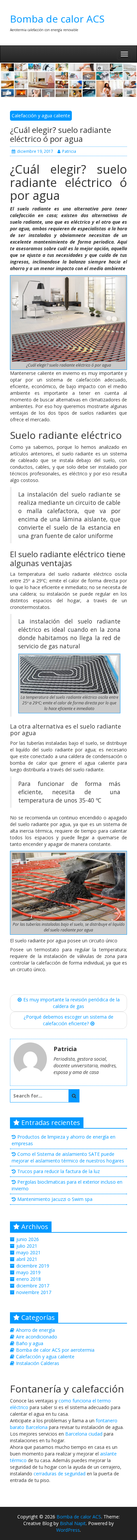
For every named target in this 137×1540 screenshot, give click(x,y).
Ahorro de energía (35, 1330)
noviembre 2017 (33, 1292)
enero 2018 (28, 1279)
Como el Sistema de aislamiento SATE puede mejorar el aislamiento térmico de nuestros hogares (68, 1157)
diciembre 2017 (32, 1285)
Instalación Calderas (37, 1363)
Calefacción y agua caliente (41, 115)
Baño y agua (29, 1343)
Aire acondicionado (36, 1336)
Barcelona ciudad (83, 1434)
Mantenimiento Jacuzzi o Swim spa (54, 1199)
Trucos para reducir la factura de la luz (58, 1171)
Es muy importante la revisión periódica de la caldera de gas (71, 1002)
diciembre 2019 (32, 1266)
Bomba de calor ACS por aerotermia (55, 1350)
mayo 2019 (28, 1272)
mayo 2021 (28, 1252)
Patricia (69, 151)
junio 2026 (27, 1239)
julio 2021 (26, 1246)
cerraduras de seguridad (59, 1473)
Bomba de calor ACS (57, 19)
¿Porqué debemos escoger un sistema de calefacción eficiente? (68, 1020)
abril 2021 (26, 1259)
